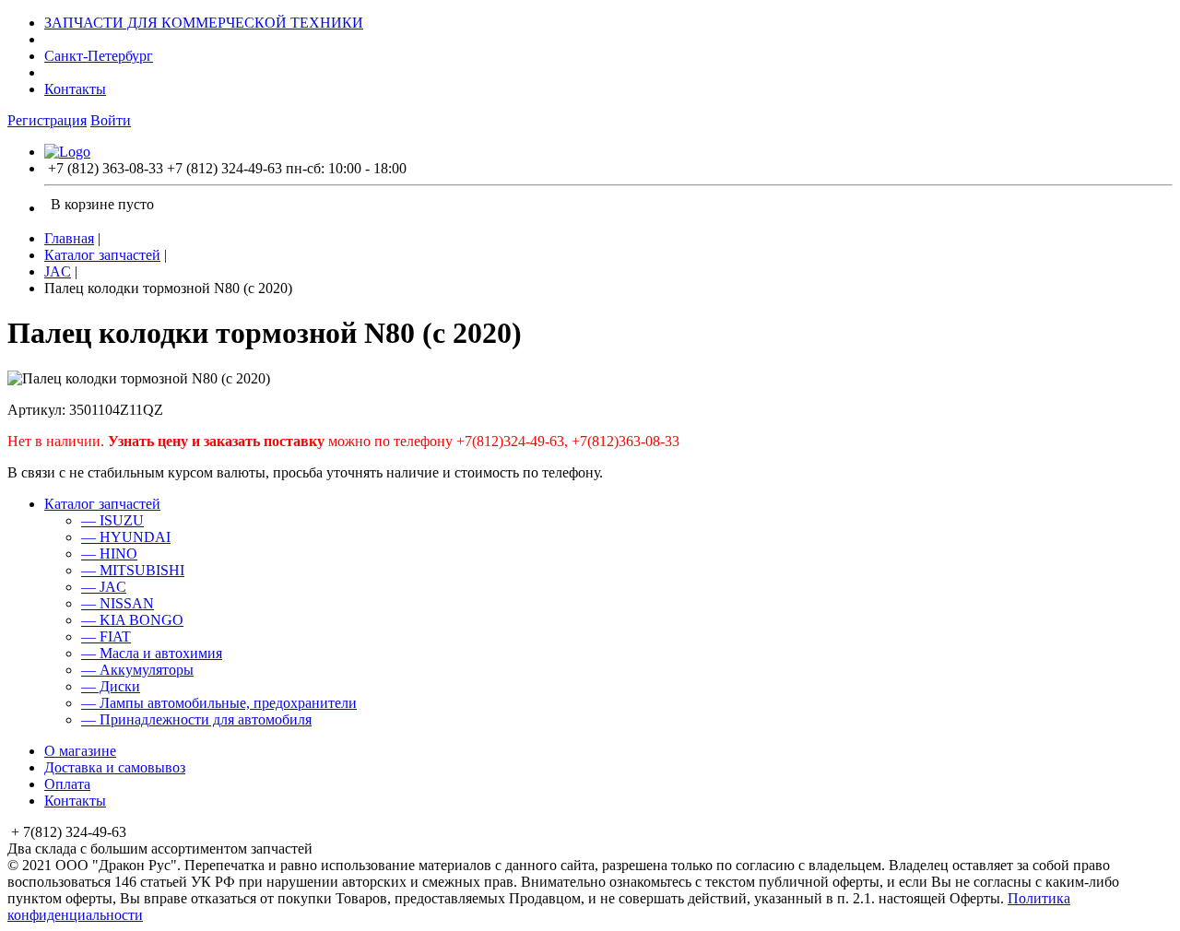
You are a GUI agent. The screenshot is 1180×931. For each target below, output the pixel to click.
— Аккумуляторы (137, 670)
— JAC (103, 587)
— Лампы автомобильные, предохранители (219, 703)
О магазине (80, 751)
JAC (57, 271)
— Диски (110, 686)
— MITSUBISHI (132, 570)
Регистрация (47, 120)
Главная (69, 238)
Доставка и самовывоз (114, 767)
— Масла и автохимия (151, 653)
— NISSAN (117, 603)
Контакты (75, 89)
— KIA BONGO (132, 620)
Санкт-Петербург (98, 56)
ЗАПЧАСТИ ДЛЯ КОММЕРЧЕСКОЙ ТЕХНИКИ (203, 22)
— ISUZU (112, 520)
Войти (110, 120)
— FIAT (106, 636)
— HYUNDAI (126, 537)
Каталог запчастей (102, 255)
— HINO (109, 553)
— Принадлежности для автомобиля (196, 719)
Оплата (67, 784)
